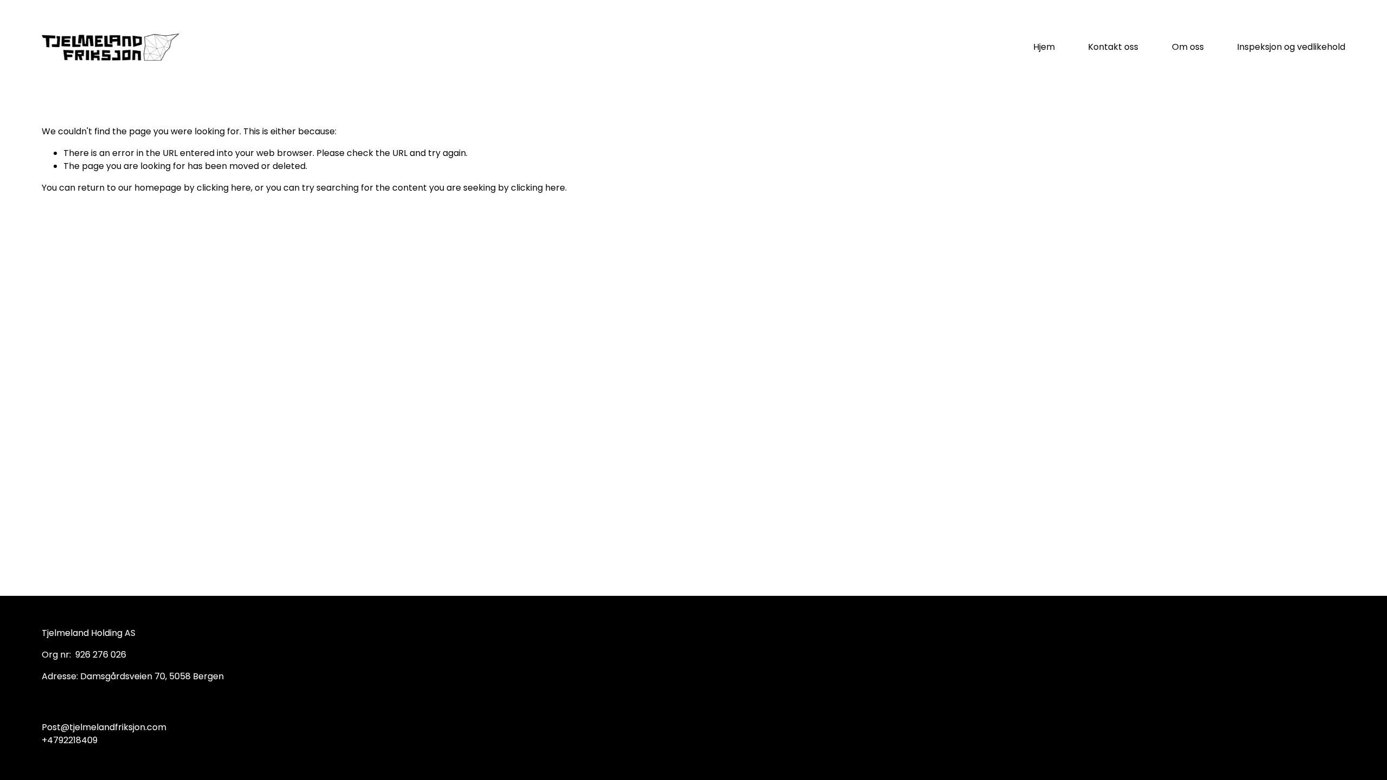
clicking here (224, 187)
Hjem (1044, 47)
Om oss (1188, 47)
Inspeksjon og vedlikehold (1291, 47)
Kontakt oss (1113, 47)
